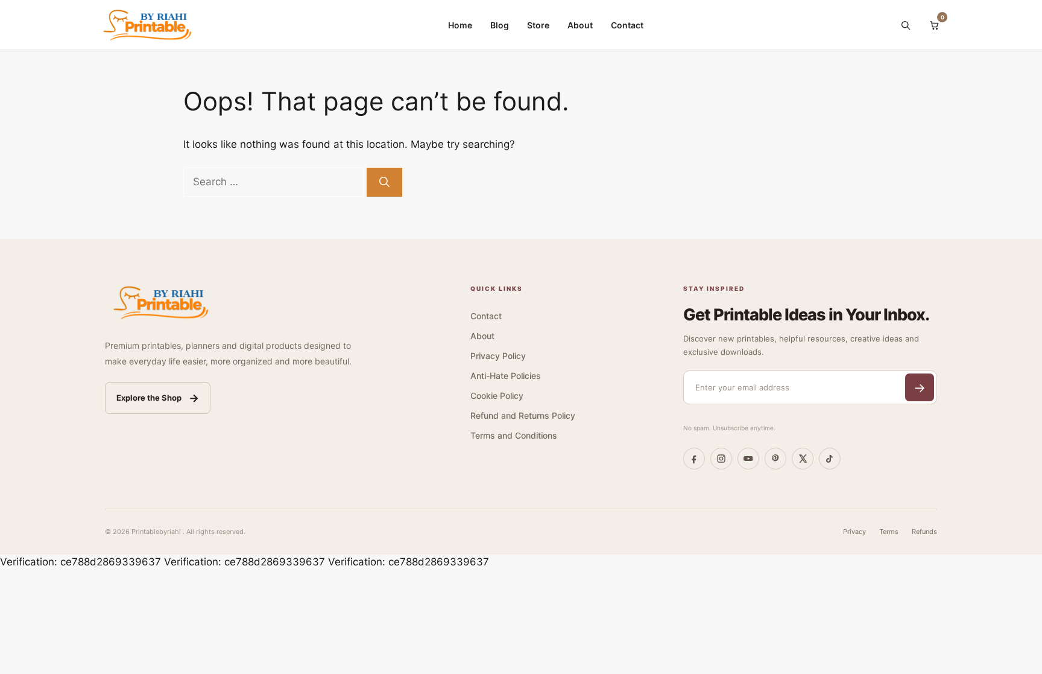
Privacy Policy (498, 356)
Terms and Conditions (513, 435)
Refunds (924, 531)
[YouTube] (748, 458)
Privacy (854, 531)
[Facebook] (694, 458)
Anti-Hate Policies (505, 375)
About (580, 25)
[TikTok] (830, 458)
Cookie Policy (496, 395)
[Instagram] (721, 458)
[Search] (905, 24)
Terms (888, 531)
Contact (627, 25)
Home (460, 25)
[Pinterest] (775, 458)
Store (538, 25)
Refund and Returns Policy (522, 415)
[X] (802, 458)
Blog (499, 25)
